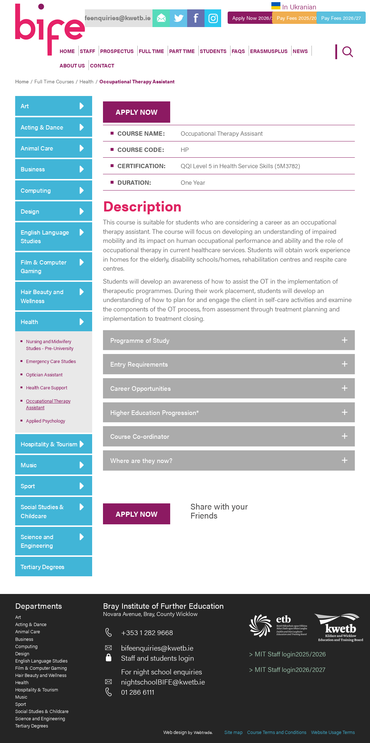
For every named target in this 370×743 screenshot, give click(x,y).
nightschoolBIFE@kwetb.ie (163, 682)
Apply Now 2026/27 (254, 17)
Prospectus (117, 50)
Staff (87, 50)
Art (25, 105)
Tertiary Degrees (42, 566)
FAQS (238, 50)
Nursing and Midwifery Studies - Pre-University (49, 344)
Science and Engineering (37, 541)
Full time (151, 50)
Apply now (137, 111)
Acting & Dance (42, 127)
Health (29, 321)
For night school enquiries (161, 671)
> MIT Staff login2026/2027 (287, 669)
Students (213, 50)
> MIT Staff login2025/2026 (287, 653)
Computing (36, 190)
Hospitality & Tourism (49, 444)
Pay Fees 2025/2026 (299, 17)
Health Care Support (46, 387)
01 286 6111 (137, 692)
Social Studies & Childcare (42, 511)
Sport (28, 485)
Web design (175, 732)
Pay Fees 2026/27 (341, 17)
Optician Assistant (44, 374)
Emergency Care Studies (51, 361)
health (86, 81)
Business (33, 169)
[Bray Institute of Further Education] (50, 30)
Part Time (182, 50)
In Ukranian (299, 7)
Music (29, 464)
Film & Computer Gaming (43, 266)
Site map (233, 732)
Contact (102, 65)
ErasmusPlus (269, 50)
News (300, 50)
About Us (72, 65)
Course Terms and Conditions (276, 732)
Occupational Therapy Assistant (48, 404)
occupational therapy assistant (137, 81)
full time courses (54, 81)
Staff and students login (157, 658)
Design (30, 211)
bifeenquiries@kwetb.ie (157, 648)
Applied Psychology (45, 420)
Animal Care (37, 148)
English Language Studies (45, 236)
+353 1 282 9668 (147, 632)
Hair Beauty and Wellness (42, 296)
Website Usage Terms (333, 732)
